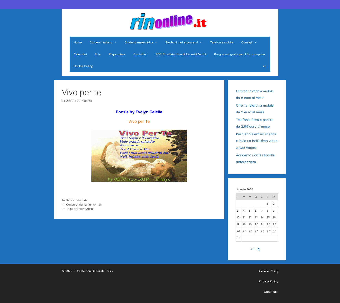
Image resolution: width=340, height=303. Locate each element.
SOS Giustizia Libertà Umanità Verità (180, 54)
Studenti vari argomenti (181, 42)
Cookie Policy (83, 66)
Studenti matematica (139, 42)
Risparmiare (117, 54)
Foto (98, 54)
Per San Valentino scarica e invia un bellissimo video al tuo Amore (256, 141)
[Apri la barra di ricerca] (264, 66)
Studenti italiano (101, 42)
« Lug (255, 249)
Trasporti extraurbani (79, 208)
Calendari (80, 54)
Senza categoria (76, 200)
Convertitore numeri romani (84, 204)
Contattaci (140, 54)
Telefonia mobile (221, 42)
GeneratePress (102, 271)
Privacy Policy (268, 281)
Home (78, 42)
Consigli (247, 42)
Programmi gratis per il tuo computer (239, 54)
